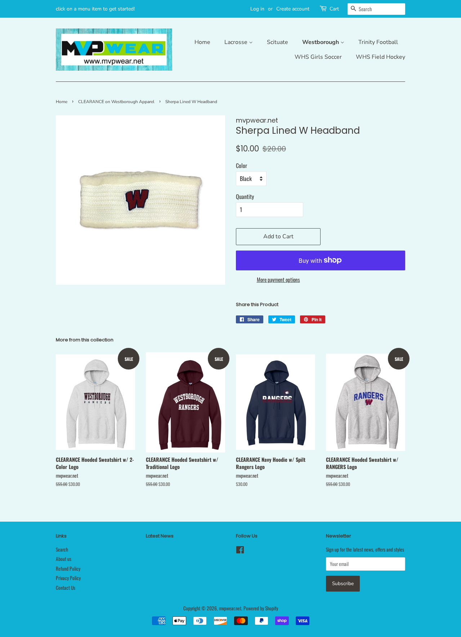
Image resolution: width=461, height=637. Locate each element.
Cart (334, 8)
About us (63, 558)
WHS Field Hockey (380, 57)
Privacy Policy (68, 577)
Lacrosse (236, 42)
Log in (257, 8)
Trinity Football (378, 42)
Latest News (160, 535)
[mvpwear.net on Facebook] (240, 550)
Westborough (321, 42)
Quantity (245, 196)
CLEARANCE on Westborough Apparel (116, 102)
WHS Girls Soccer (318, 57)
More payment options (278, 279)
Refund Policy (68, 568)
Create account (292, 8)
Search (62, 549)
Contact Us (65, 587)
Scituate (277, 42)
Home (202, 42)
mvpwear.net (230, 608)
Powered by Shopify (260, 608)
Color (241, 165)
